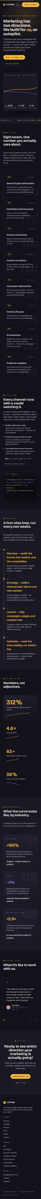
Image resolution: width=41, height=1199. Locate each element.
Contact (6, 1145)
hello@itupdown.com (20, 1084)
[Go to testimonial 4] (8, 1027)
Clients (5, 1141)
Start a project (30, 5)
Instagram (6, 1189)
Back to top (20, 1090)
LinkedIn (6, 1185)
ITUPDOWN (13, 4)
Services (6, 1128)
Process (6, 1135)
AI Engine (6, 1131)
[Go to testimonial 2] (5, 1027)
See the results (12, 64)
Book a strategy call (14, 57)
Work (5, 1138)
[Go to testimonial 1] (3, 1027)
